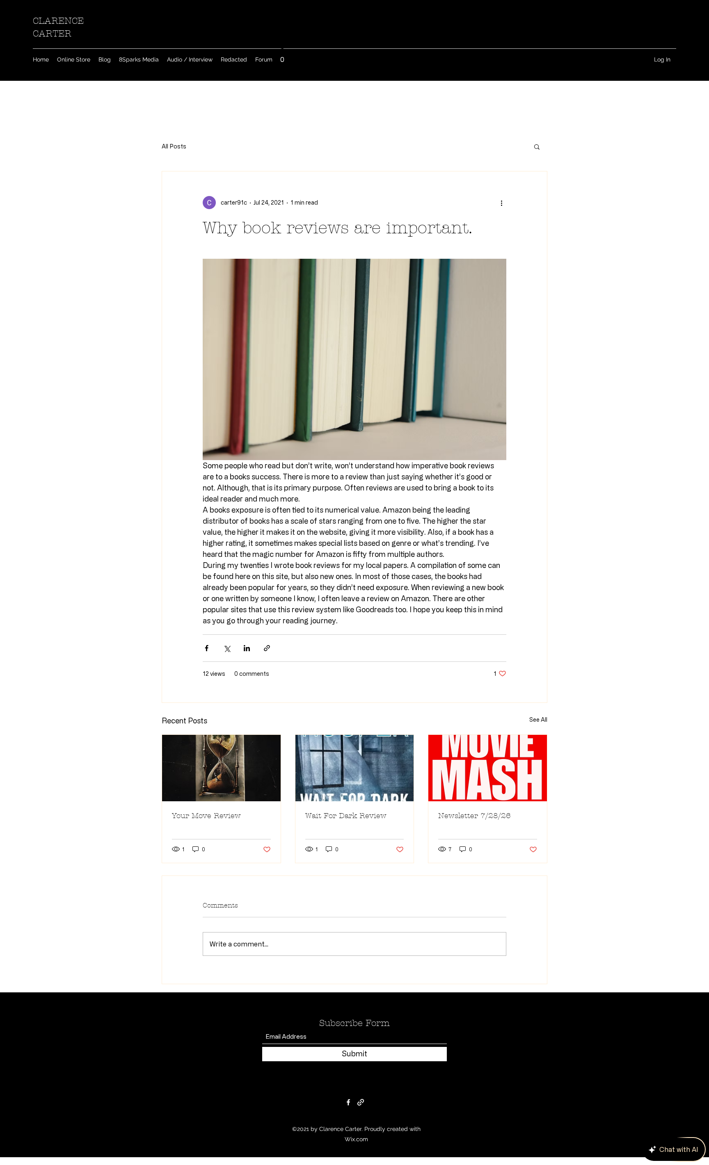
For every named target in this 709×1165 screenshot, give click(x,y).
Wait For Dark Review (346, 816)
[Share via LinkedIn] (247, 648)
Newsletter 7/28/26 (474, 816)
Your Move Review (206, 816)
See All (538, 719)
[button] (282, 56)
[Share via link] (267, 648)
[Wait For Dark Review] (354, 768)
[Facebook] (348, 1102)
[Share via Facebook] (206, 648)
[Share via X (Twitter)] (227, 648)
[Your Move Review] (221, 768)
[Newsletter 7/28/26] (487, 768)
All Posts (174, 146)
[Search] (547, 40)
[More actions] (501, 202)
